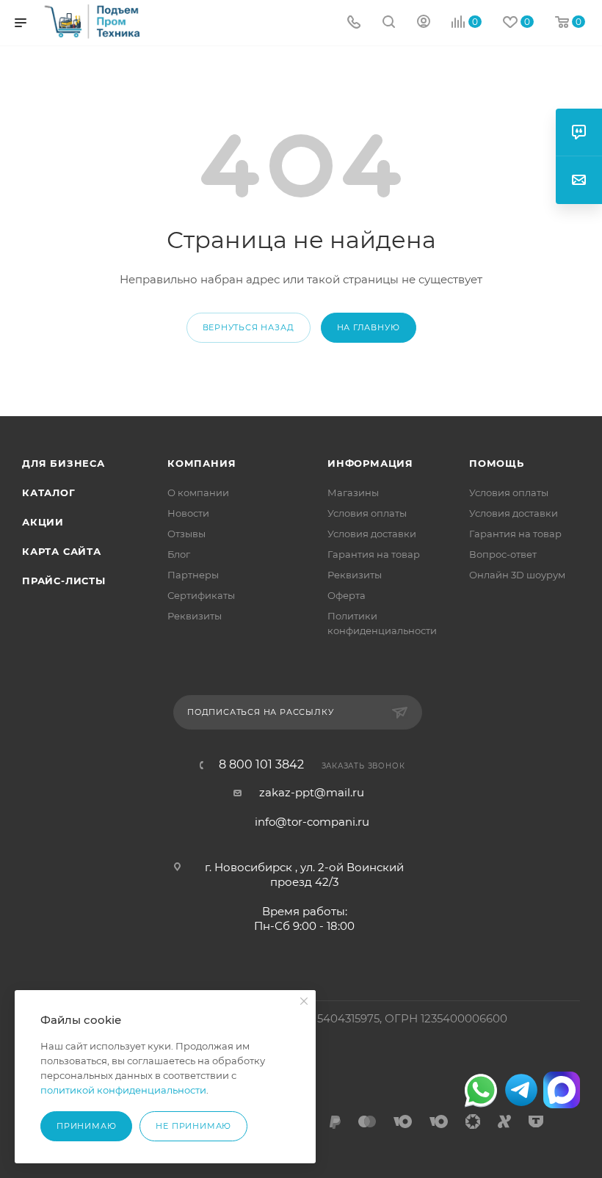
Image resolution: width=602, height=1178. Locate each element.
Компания (201, 463)
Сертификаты (201, 595)
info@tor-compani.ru (312, 822)
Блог (178, 554)
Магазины (353, 492)
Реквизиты (194, 616)
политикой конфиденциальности (123, 1090)
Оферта (346, 595)
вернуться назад (248, 327)
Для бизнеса (63, 463)
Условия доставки (371, 533)
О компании (198, 492)
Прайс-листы (64, 580)
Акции (43, 522)
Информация (370, 463)
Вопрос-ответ (503, 554)
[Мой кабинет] (423, 23)
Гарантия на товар (373, 554)
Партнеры (193, 575)
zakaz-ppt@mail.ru (311, 792)
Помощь (496, 463)
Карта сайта (61, 551)
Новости (188, 513)
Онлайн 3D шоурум (517, 575)
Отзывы (186, 533)
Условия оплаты (367, 513)
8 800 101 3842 (261, 765)
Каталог (49, 492)
